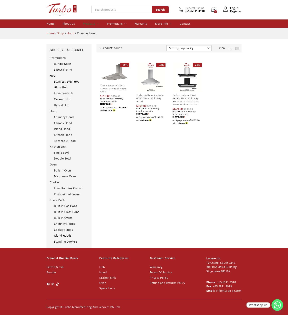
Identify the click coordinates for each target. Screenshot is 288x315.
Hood (53, 111)
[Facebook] (48, 284)
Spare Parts (58, 200)
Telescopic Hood (65, 141)
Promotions (58, 58)
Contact (185, 23)
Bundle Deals (63, 64)
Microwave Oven (65, 176)
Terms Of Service (161, 272)
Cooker (54, 182)
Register (236, 11)
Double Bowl (62, 158)
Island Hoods (63, 235)
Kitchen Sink (58, 147)
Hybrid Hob (61, 105)
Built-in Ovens (63, 218)
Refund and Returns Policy (167, 283)
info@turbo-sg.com (229, 291)
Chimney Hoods (64, 224)
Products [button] (89, 23)
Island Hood (62, 129)
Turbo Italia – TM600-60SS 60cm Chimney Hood (150, 98)
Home (50, 23)
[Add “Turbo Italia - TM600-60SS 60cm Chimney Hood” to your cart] (151, 90)
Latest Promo (63, 69)
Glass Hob (61, 87)
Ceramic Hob (62, 99)
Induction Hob (63, 93)
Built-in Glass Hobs (66, 212)
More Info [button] (161, 23)
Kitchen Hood (63, 135)
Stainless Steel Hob (67, 81)
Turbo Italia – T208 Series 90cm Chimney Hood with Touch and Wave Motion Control (185, 100)
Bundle (51, 272)
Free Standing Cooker (68, 188)
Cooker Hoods (63, 230)
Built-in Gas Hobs (65, 206)
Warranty (140, 23)
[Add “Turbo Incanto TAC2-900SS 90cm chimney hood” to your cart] (115, 80)
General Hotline (195, 8)
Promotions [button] (115, 23)
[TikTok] (57, 284)
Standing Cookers (66, 241)
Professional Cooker (67, 194)
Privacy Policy (159, 278)
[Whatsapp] (277, 305)
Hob (53, 75)
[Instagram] (52, 284)
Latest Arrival (55, 267)
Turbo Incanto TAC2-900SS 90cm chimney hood (113, 88)
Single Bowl (61, 153)
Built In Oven (62, 170)
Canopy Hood (63, 123)
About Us (69, 23)
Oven (53, 164)
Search (160, 9)
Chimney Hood (64, 117)
